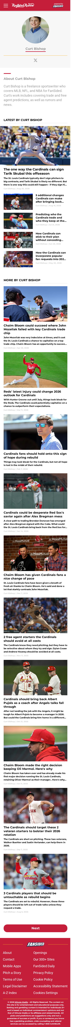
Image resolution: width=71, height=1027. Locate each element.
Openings (40, 953)
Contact (8, 959)
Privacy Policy (43, 973)
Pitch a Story (12, 973)
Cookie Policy (43, 979)
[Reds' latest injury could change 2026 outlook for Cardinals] (35, 381)
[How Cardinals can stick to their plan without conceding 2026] (35, 240)
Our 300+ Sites (43, 959)
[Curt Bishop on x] (35, 60)
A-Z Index (10, 993)
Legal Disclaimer (15, 986)
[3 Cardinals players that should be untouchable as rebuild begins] (35, 883)
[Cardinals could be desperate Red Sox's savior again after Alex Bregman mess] (35, 503)
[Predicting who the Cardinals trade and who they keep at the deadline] (35, 221)
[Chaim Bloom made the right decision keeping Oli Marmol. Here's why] (35, 755)
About (7, 953)
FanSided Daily (44, 966)
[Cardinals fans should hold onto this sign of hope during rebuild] (35, 442)
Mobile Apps (12, 966)
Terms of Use (12, 979)
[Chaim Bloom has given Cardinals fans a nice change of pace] (35, 565)
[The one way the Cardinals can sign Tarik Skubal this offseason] (35, 158)
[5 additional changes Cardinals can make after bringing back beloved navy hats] (35, 202)
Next (35, 928)
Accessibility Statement (50, 986)
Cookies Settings (45, 993)
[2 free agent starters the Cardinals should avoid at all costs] (35, 627)
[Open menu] (6, 5)
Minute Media (21, 1002)
